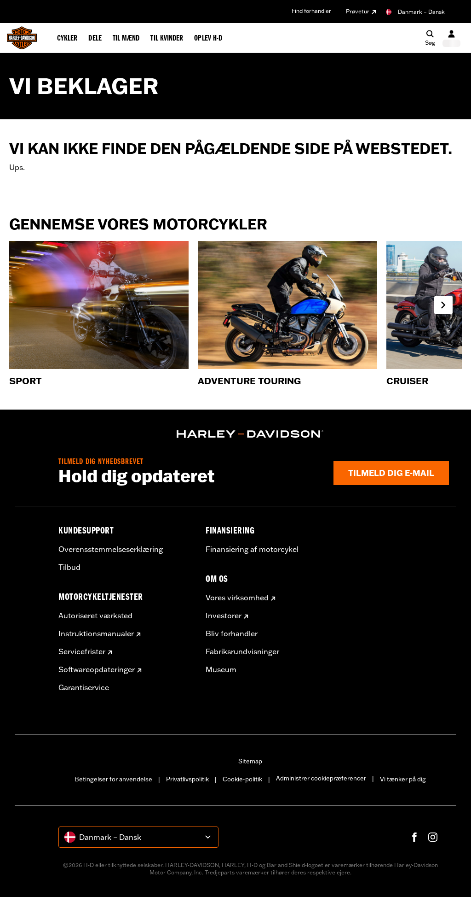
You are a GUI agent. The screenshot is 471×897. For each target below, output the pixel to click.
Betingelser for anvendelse (113, 779)
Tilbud (69, 567)
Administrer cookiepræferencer (321, 778)
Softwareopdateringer (96, 669)
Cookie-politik (242, 779)
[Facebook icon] (414, 837)
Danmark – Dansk (421, 11)
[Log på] (451, 38)
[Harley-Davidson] (250, 434)
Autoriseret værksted (95, 615)
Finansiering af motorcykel (252, 549)
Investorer (223, 615)
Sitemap (250, 761)
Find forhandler (311, 10)
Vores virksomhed (237, 597)
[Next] (443, 305)
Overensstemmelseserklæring (110, 549)
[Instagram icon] (432, 837)
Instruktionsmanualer (96, 633)
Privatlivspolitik (187, 779)
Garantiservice (83, 687)
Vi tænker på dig (403, 779)
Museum (221, 669)
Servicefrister (81, 651)
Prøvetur (357, 11)
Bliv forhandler (232, 633)
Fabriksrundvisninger (242, 651)
